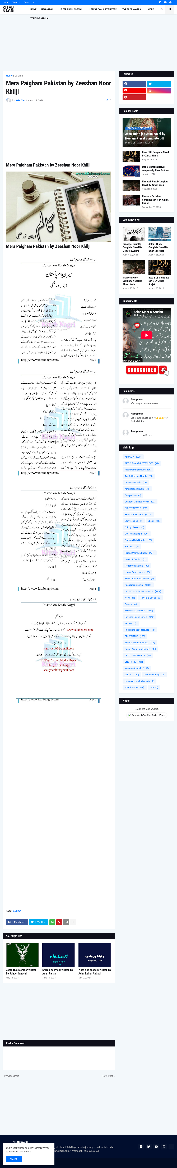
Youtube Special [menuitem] (39, 18)
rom (154, 687)
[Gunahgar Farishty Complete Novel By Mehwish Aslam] (134, 234)
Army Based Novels (137, 489)
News (130, 597)
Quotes (131, 604)
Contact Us (29, 2)
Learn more (25, 1151)
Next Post (108, 1076)
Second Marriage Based (140, 642)
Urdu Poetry (134, 662)
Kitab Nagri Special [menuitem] (71, 9)
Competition (133, 495)
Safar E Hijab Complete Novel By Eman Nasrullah (158, 247)
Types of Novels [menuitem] (131, 9)
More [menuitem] (151, 9)
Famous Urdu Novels (138, 540)
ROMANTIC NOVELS (139, 610)
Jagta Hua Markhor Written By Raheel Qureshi (21, 971)
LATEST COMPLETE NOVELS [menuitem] (104, 9)
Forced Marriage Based (139, 553)
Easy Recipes (133, 521)
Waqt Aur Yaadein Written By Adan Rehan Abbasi (94, 971)
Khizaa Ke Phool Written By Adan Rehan (57, 971)
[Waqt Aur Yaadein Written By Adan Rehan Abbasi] (94, 955)
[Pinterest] (59, 922)
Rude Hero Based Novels (140, 629)
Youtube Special (137, 668)
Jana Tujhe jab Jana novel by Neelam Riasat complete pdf (145, 136)
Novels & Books (150, 597)
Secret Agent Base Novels (140, 649)
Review (130, 623)
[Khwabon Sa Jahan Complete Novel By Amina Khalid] (131, 200)
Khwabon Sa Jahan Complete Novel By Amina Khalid (155, 200)
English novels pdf (136, 533)
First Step (132, 546)
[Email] (66, 922)
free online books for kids (139, 681)
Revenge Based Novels (139, 617)
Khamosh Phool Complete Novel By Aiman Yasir (155, 183)
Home (5, 2)
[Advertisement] (88, 42)
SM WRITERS (135, 636)
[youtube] (165, 2)
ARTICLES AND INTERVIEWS (142, 463)
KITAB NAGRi (8, 9)
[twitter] (159, 84)
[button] (161, 9)
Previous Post (11, 1076)
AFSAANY (133, 457)
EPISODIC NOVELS (138, 514)
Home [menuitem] (33, 9)
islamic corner (134, 687)
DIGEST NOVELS (136, 508)
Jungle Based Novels (137, 572)
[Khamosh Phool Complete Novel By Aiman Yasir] (131, 185)
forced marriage (155, 674)
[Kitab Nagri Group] (159, 97)
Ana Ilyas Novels (136, 482)
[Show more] (73, 922)
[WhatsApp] (52, 922)
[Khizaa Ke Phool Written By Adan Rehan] (58, 955)
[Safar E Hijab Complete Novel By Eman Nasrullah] (159, 234)
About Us (16, 2)
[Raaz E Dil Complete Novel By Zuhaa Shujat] (131, 156)
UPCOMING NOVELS (138, 655)
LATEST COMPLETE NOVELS (143, 591)
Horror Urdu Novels (137, 565)
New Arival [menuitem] (47, 9)
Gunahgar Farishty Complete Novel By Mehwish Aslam (132, 247)
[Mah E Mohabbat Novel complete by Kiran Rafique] (131, 171)
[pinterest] (170, 2)
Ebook (154, 521)
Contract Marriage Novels (140, 501)
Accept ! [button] (14, 1159)
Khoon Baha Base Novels (139, 578)
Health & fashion (135, 559)
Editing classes (134, 527)
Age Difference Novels (139, 476)
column (19, 75)
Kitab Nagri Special (138, 585)
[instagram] (159, 90)
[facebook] (160, 2)
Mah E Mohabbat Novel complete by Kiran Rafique (155, 168)
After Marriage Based (138, 469)
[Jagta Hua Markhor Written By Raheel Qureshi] (22, 955)
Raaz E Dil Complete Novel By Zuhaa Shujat (155, 154)
